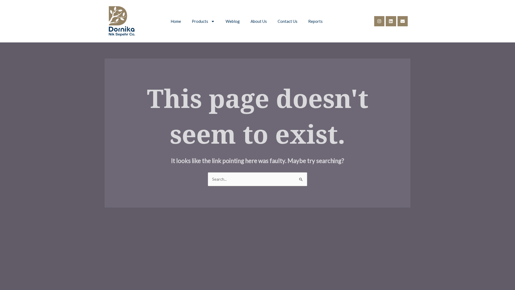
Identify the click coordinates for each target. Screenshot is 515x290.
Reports (315, 21)
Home (176, 21)
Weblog (233, 21)
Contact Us (287, 21)
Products (200, 21)
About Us (259, 21)
